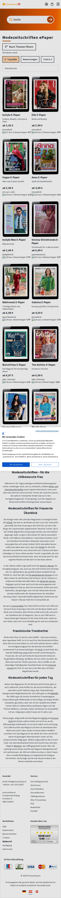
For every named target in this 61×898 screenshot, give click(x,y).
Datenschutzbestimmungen (47, 431)
